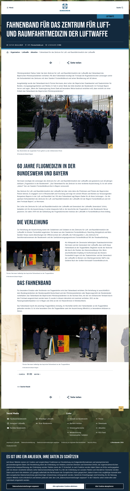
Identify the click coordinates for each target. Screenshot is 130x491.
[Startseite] (7, 52)
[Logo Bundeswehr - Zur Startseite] (65, 8)
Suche (118, 7)
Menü (11, 7)
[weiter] (126, 342)
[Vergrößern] (110, 146)
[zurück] (3, 342)
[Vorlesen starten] (50, 62)
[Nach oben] (121, 408)
